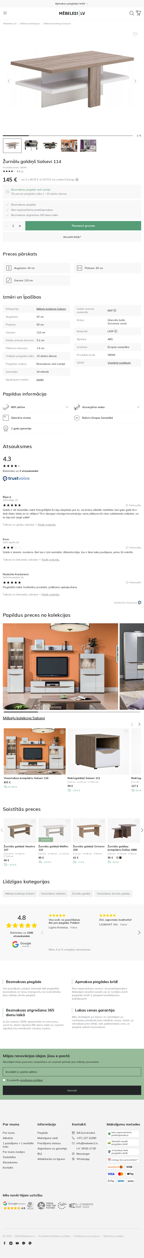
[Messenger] (25, 1243)
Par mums (9, 1132)
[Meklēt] (131, 13)
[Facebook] (6, 1243)
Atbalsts (8, 1138)
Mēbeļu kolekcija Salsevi (57, 23)
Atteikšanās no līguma (51, 1159)
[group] (65, 930)
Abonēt (72, 1090)
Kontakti (8, 1167)
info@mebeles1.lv (87, 1143)
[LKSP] (115, 331)
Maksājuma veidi (48, 1138)
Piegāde (43, 1132)
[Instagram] (12, 1243)
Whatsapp (83, 1159)
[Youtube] (19, 1243)
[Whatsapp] (31, 1243)
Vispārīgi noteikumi (119, 362)
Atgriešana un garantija (52, 1148)
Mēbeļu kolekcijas (30, 23)
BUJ (40, 1153)
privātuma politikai (31, 1080)
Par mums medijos (14, 1152)
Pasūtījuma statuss (49, 1143)
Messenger (83, 1153)
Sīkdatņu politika (113, 1236)
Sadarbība (9, 1157)
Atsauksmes (10, 1162)
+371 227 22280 (86, 1138)
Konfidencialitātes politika (54, 1236)
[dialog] (39, 191)
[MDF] (114, 310)
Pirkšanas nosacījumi (87, 1236)
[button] (72, 3)
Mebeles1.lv (9, 23)
